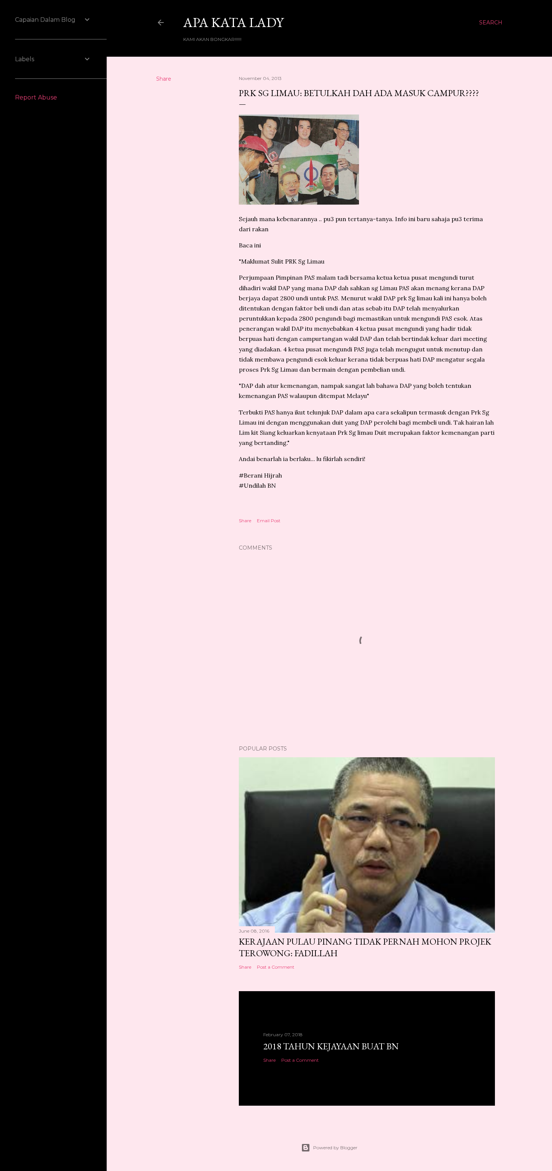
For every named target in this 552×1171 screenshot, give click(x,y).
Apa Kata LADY (233, 22)
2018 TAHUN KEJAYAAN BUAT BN (331, 1046)
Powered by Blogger (335, 1147)
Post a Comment (275, 967)
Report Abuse (36, 97)
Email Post (269, 520)
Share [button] (163, 78)
